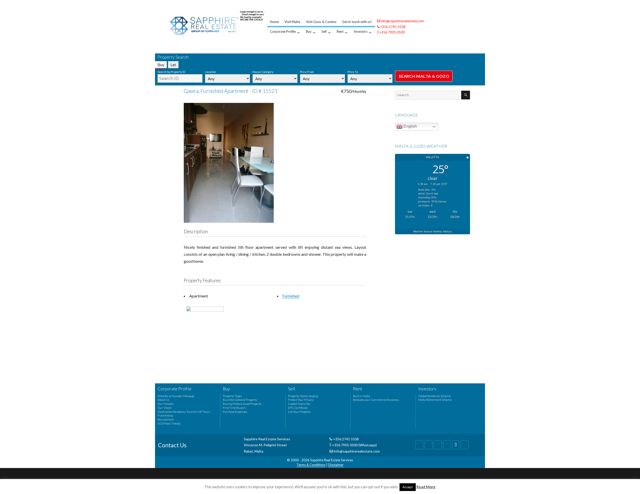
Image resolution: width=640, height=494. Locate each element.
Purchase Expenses (235, 412)
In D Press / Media (169, 423)
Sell (324, 31)
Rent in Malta (361, 396)
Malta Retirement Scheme (435, 400)
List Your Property (299, 412)
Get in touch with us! (357, 22)
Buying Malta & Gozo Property (242, 404)
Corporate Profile (283, 31)
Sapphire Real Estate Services (331, 460)
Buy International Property (240, 400)
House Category (263, 71)
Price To (353, 71)
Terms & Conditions (311, 465)
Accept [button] (407, 487)
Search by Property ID (171, 71)
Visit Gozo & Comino (321, 22)
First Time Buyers (234, 408)
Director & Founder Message (176, 396)
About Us (163, 400)
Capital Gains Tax (299, 404)
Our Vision (165, 408)
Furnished (290, 295)
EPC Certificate (298, 408)
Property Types (232, 396)
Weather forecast (432, 231)
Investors (361, 31)
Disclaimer (336, 465)
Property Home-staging (303, 396)
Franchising (165, 415)
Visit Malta (292, 22)
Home (274, 22)
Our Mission (166, 404)
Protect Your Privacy (301, 400)
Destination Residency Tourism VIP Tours (184, 412)
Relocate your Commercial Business (376, 400)
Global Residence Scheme (434, 396)
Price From (307, 71)
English (409, 126)
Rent (340, 31)
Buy (309, 31)
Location (210, 71)
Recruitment (166, 419)
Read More (426, 487)
